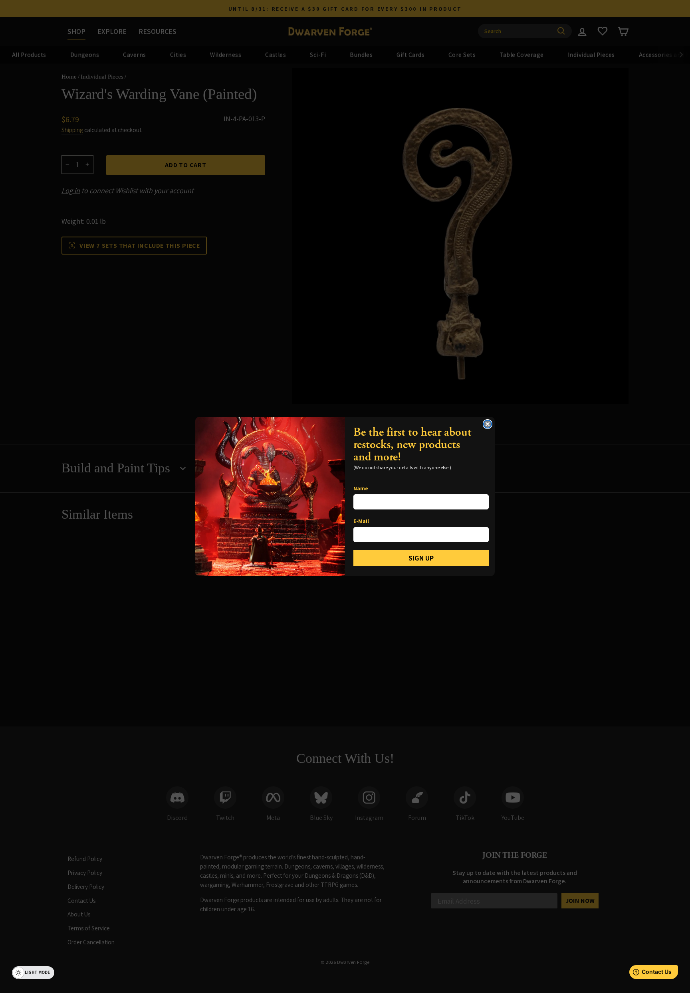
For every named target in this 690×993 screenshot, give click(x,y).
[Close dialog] (488, 424)
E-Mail (361, 521)
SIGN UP (421, 558)
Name (360, 488)
